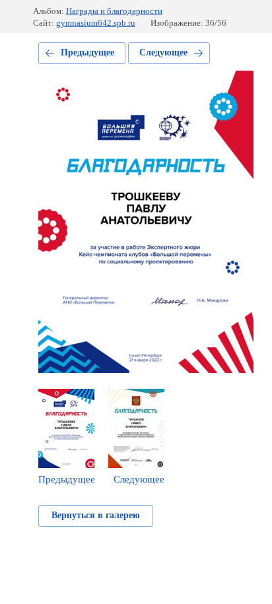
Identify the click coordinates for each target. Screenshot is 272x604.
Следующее (163, 52)
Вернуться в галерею (95, 515)
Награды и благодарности (114, 11)
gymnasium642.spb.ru (95, 23)
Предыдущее (87, 52)
